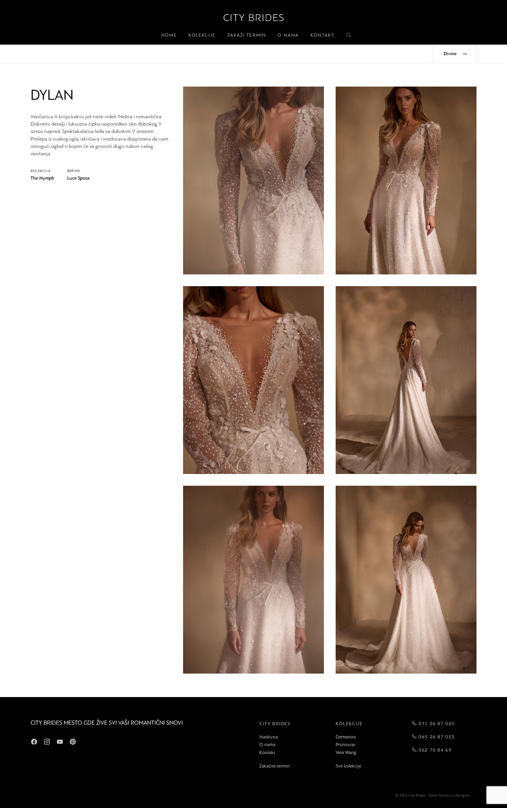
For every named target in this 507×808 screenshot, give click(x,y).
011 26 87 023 (436, 723)
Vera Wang (346, 752)
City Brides (274, 723)
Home (169, 35)
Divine (450, 53)
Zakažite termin (274, 766)
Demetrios (346, 737)
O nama (288, 35)
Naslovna (268, 737)
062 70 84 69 (434, 750)
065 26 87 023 (436, 737)
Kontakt (322, 35)
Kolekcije (201, 35)
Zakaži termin (246, 35)
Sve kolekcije (348, 766)
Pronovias (345, 744)
